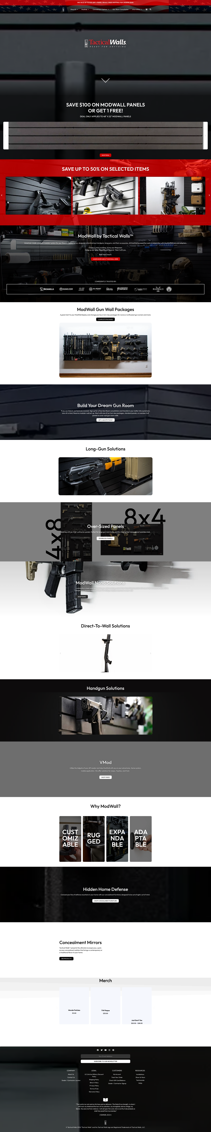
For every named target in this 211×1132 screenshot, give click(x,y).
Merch (105, 980)
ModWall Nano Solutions (100, 583)
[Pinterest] (113, 1050)
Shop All (73, 9)
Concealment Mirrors (80, 942)
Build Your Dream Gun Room (105, 405)
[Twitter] (101, 1050)
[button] (5, 136)
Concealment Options (100, 9)
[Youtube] (105, 1050)
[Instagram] (109, 1050)
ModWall (84, 9)
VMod (105, 762)
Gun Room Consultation (120, 9)
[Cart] (146, 9)
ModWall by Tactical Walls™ (105, 236)
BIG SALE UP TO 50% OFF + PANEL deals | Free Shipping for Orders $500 (105, 2)
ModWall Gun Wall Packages (105, 309)
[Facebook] (97, 1050)
